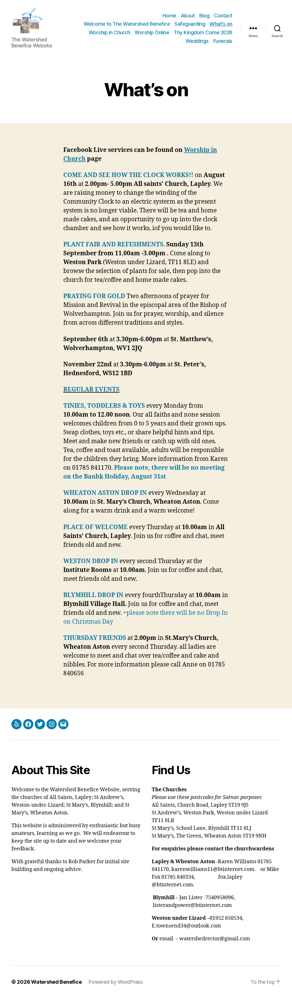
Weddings (197, 41)
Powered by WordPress (115, 982)
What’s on (221, 24)
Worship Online (152, 32)
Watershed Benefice (56, 982)
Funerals (222, 41)
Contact (223, 16)
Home (169, 16)
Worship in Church (109, 32)
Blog (204, 16)
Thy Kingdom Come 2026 (203, 32)
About (188, 16)
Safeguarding (190, 24)
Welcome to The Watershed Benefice (127, 24)
